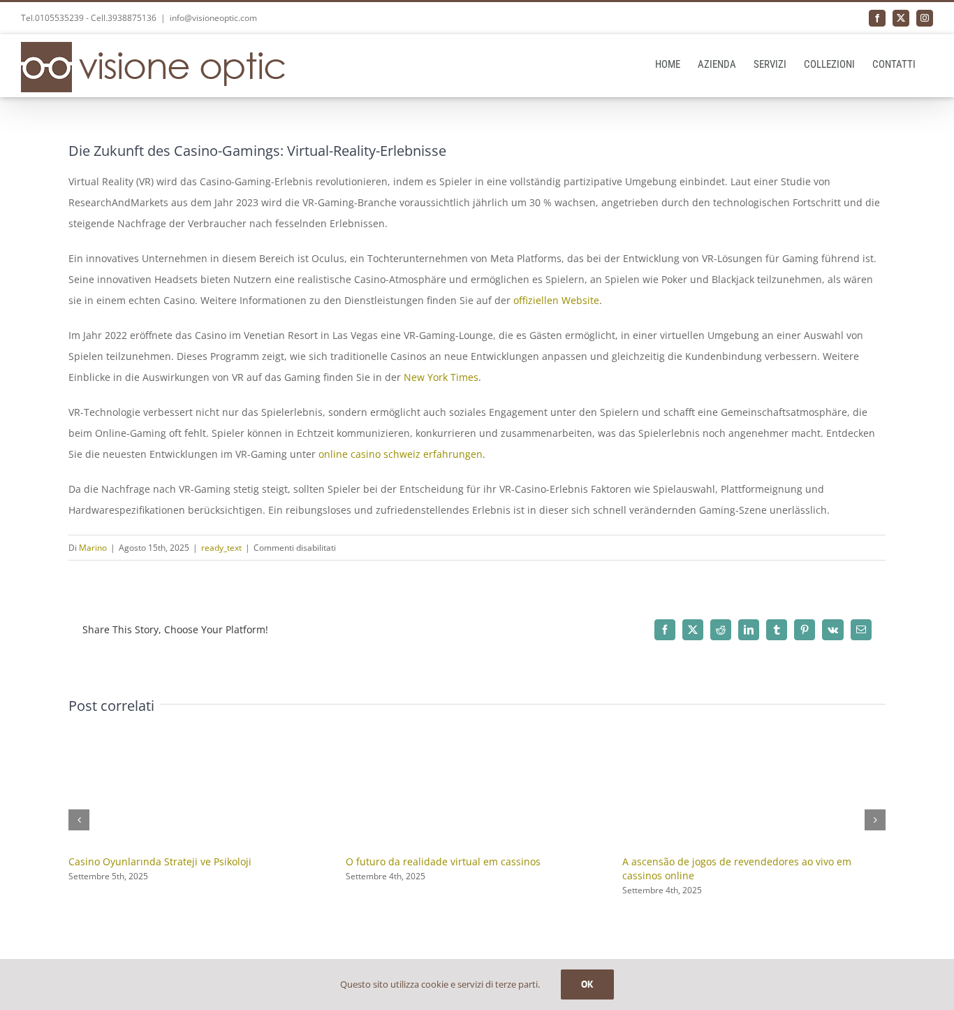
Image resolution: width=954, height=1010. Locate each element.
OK (587, 984)
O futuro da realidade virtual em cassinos (443, 861)
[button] (78, 819)
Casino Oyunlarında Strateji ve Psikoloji (159, 861)
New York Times (441, 377)
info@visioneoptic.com (213, 18)
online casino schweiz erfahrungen (400, 454)
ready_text (221, 548)
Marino (93, 548)
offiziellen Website (556, 300)
